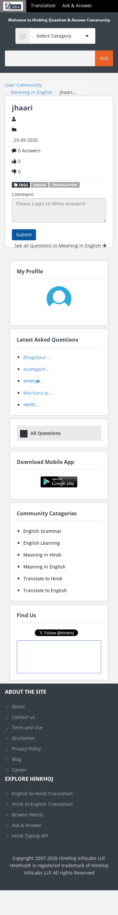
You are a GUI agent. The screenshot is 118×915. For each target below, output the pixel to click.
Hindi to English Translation (42, 804)
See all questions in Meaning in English (58, 245)
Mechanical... (37, 393)
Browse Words (27, 814)
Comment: (23, 194)
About (18, 706)
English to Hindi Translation (42, 793)
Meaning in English (44, 567)
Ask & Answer (77, 5)
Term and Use (27, 727)
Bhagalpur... (36, 357)
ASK (104, 58)
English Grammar (42, 531)
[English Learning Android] (59, 481)
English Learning (41, 543)
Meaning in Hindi (42, 555)
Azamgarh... (36, 369)
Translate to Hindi (43, 578)
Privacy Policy (26, 749)
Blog (16, 759)
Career (19, 770)
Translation (43, 5)
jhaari (39, 184)
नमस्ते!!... (31, 405)
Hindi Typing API (30, 836)
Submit (24, 234)
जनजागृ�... (33, 381)
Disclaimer (23, 738)
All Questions (45, 433)
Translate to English (45, 590)
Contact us (23, 717)
